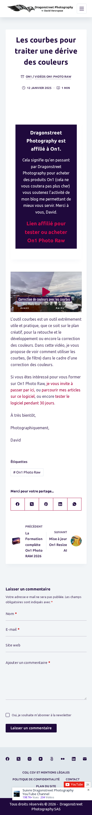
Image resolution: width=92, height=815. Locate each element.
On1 (29, 76)
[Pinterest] (46, 504)
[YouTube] (40, 759)
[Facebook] (18, 504)
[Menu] (82, 9)
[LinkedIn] (60, 504)
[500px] (51, 759)
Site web (13, 645)
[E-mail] (85, 759)
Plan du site (46, 786)
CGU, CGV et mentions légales (46, 772)
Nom (11, 614)
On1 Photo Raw (26, 472)
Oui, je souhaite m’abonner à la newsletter (41, 715)
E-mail (13, 629)
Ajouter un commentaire (28, 662)
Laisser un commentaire (31, 728)
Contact (72, 779)
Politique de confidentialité (36, 779)
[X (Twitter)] (32, 504)
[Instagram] (29, 759)
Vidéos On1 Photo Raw (53, 76)
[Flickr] (63, 759)
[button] (46, 292)
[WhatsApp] (74, 504)
